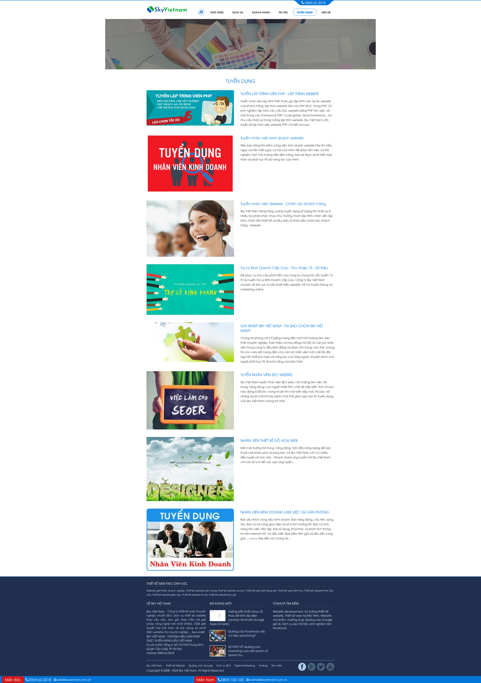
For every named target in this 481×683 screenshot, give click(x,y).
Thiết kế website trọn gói (222, 594)
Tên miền (276, 665)
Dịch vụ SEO (223, 665)
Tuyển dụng (305, 12)
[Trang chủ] (201, 12)
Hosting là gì (295, 619)
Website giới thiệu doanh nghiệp (166, 590)
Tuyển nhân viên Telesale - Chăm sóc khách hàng (283, 203)
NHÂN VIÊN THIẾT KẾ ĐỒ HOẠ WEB (269, 440)
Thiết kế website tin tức (195, 594)
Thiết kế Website (175, 665)
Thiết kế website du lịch (231, 590)
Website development (288, 611)
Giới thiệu (217, 12)
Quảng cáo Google (201, 665)
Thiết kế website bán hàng (201, 590)
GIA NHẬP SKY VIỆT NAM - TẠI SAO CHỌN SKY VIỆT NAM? (281, 328)
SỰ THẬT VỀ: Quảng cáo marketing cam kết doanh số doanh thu (248, 651)
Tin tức (283, 12)
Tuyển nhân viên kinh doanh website (271, 137)
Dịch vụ (237, 12)
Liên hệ (325, 12)
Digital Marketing (244, 665)
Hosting (263, 665)
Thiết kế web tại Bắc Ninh (302, 615)
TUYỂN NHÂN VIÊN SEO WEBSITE (266, 374)
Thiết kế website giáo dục (166, 594)
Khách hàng (261, 12)
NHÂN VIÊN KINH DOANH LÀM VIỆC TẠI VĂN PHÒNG (284, 511)
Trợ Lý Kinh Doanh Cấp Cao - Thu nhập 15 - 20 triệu (284, 267)
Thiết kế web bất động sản (261, 590)
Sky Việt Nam (154, 665)
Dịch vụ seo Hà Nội (295, 623)
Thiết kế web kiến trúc (290, 590)
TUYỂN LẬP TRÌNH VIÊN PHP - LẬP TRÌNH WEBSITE (279, 93)
